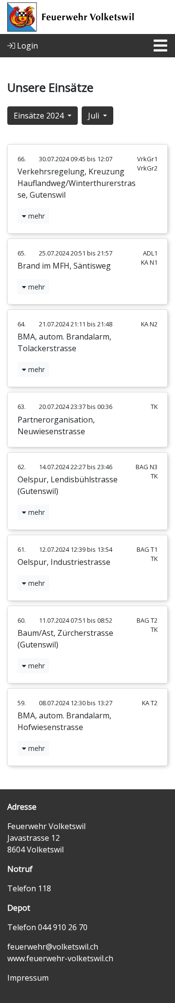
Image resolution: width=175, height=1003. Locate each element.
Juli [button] (94, 115)
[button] (33, 215)
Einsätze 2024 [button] (40, 115)
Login (26, 45)
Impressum (28, 977)
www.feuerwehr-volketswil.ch (60, 958)
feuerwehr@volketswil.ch (52, 946)
